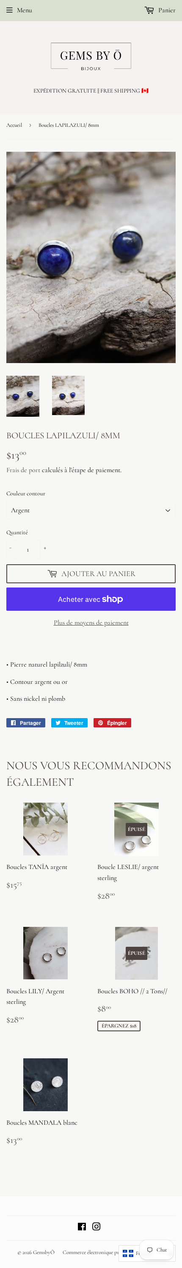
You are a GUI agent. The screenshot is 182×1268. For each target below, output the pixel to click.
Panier (166, 10)
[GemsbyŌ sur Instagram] (96, 1228)
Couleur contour (25, 493)
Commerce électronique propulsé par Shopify (111, 1252)
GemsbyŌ (44, 1252)
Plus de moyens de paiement (91, 622)
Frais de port (23, 470)
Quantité (17, 532)
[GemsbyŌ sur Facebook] (81, 1228)
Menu (24, 10)
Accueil (14, 125)
